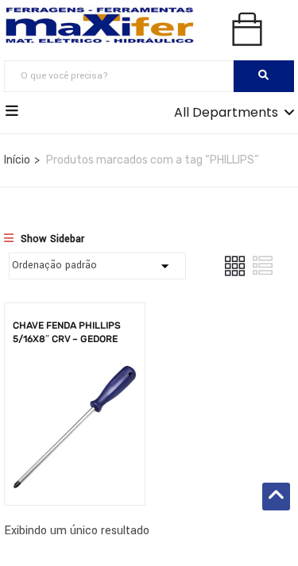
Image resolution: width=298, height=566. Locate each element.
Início (17, 160)
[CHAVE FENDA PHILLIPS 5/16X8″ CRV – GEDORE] (75, 376)
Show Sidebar (50, 239)
